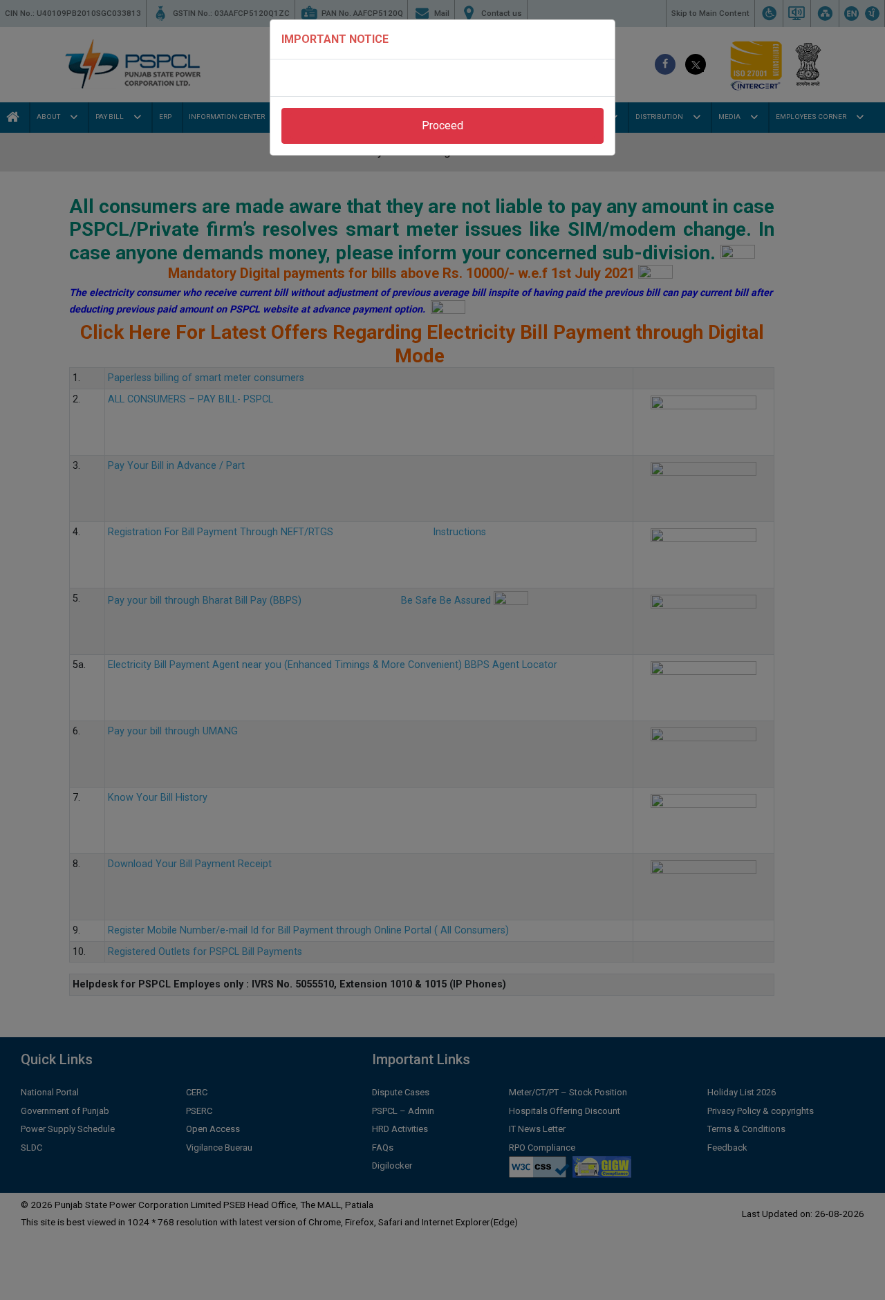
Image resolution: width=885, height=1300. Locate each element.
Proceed (442, 125)
